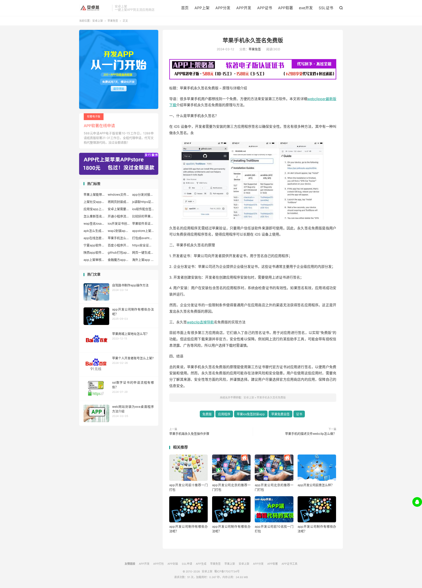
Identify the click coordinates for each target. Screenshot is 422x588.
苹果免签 (112, 20)
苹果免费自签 (280, 414)
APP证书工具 (289, 563)
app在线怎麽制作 (95, 238)
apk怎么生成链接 (95, 231)
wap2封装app (119, 231)
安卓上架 (94, 7)
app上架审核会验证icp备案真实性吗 (95, 260)
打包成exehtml (143, 238)
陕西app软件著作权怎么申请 (95, 252)
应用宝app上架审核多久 (95, 209)
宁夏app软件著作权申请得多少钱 (95, 245)
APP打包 (158, 563)
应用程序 (224, 414)
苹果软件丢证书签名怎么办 (143, 223)
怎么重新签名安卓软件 (95, 216)
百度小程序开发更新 (119, 245)
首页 (185, 8)
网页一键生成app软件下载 (143, 252)
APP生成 (201, 563)
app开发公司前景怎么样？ (316, 485)
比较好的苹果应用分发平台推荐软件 (143, 216)
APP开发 (243, 8)
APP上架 (202, 8)
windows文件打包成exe (119, 194)
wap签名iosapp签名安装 (95, 223)
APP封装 (172, 563)
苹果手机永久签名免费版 (253, 40)
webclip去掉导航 (200, 322)
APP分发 (222, 8)
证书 (299, 414)
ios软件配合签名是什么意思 (143, 209)
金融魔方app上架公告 (119, 260)
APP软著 (285, 8)
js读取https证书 (143, 202)
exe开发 (306, 8)
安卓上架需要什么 (119, 209)
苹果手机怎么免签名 (119, 238)
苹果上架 (229, 563)
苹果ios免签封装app (251, 414)
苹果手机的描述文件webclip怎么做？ (310, 433)
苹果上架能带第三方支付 (95, 194)
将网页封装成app (119, 202)
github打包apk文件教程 (119, 252)
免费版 (207, 414)
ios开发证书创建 (119, 223)
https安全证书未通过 (143, 245)
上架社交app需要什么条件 (95, 202)
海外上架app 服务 (143, 260)
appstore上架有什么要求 (143, 231)
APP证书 (264, 8)
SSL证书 (326, 8)
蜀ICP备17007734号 (227, 571)
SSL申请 (187, 563)
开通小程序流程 (119, 216)
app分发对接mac (143, 194)
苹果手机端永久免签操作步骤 (189, 433)
